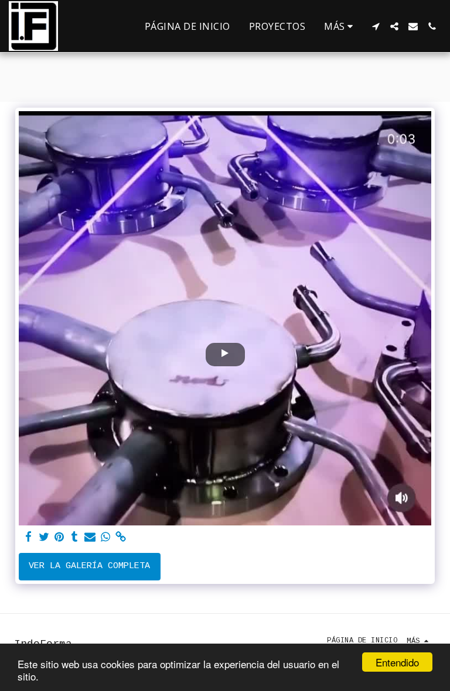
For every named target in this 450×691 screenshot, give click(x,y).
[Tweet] (43, 537)
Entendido (397, 662)
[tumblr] (74, 537)
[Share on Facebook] (28, 537)
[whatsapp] (105, 537)
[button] (375, 26)
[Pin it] (59, 537)
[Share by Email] (90, 537)
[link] (121, 537)
